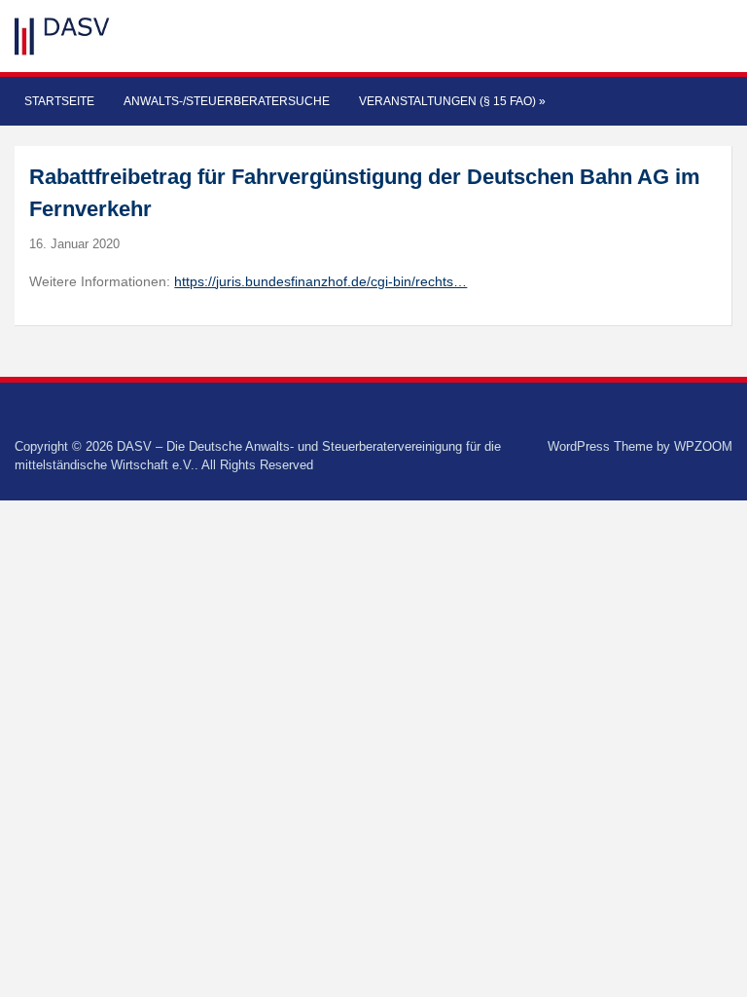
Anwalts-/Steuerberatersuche (227, 101)
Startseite (59, 101)
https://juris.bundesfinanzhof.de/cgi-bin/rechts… (320, 281)
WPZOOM (703, 446)
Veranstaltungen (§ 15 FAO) (452, 101)
